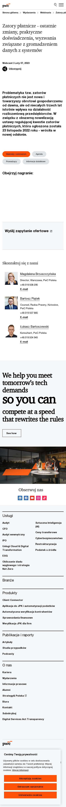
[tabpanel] (33, 195)
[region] (30, 777)
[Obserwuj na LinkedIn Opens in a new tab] (20, 498)
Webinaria (45, 12)
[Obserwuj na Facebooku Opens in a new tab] (26, 498)
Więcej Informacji (20, 770)
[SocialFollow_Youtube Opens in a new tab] (32, 498)
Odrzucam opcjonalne (30, 786)
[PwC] (6, 5)
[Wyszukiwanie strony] (55, 4)
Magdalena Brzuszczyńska (38, 274)
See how (11, 433)
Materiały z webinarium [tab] (16, 154)
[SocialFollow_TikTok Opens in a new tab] (44, 498)
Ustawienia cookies (30, 795)
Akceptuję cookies (30, 778)
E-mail (24, 289)
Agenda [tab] (39, 154)
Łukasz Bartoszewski (34, 326)
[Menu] (61, 4)
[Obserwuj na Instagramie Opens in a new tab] (38, 498)
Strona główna (10, 12)
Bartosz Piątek (30, 298)
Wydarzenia (29, 12)
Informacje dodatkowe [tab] (35, 161)
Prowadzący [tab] (11, 161)
